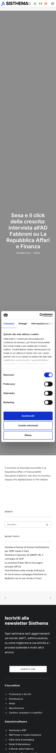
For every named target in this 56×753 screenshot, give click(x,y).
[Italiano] (39, 3)
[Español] (44, 3)
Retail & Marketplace (20, 744)
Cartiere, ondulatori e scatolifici (25, 712)
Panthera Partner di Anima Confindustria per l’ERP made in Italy (27, 549)
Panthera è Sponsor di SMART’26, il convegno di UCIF (24, 556)
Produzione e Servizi (20, 694)
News (37, 253)
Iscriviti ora (28, 669)
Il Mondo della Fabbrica (21, 748)
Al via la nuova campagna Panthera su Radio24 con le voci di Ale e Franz (25, 576)
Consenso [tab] (8, 323)
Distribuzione (16, 698)
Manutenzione (16, 708)
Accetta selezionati (28, 425)
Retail (12, 703)
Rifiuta (28, 435)
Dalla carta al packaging (21, 739)
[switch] (48, 384)
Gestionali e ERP (17, 730)
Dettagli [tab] (23, 323)
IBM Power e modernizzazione (25, 734)
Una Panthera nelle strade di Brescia (25, 570)
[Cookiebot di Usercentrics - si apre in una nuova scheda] (40, 315)
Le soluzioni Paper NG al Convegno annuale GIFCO (24, 564)
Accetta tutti (28, 416)
